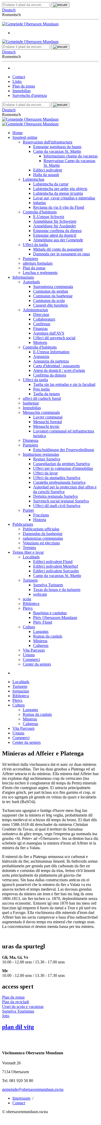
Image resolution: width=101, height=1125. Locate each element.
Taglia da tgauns (46, 394)
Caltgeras (40, 645)
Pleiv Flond (42, 622)
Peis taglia (41, 389)
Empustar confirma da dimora (57, 230)
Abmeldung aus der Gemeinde (58, 240)
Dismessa (30, 440)
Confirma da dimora (49, 375)
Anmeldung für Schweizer (54, 221)
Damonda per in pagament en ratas (61, 254)
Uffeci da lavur (45, 473)
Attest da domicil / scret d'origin (59, 370)
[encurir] (60, 5)
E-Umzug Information (51, 352)
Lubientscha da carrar (50, 184)
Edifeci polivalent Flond (53, 561)
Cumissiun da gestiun (50, 291)
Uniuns (29, 655)
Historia (39, 519)
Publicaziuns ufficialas (41, 529)
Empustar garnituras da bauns (57, 147)
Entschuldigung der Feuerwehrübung (63, 450)
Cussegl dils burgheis (50, 305)
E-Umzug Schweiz (48, 216)
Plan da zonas (23, 86)
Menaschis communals (41, 412)
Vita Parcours (34, 650)
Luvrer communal (47, 417)
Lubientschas (33, 179)
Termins (29, 547)
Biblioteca (31, 603)
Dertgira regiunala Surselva (55, 496)
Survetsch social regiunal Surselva (61, 501)
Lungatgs (40, 631)
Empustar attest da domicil (54, 235)
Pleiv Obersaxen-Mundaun (55, 617)
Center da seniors (37, 664)
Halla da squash (46, 174)
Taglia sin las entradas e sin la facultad (64, 384)
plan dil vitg (18, 1026)
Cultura (29, 627)
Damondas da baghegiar (42, 533)
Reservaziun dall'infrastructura (47, 142)
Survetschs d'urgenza (29, 95)
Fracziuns (41, 515)
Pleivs (28, 608)
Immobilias (21, 91)
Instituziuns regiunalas (41, 454)
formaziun (20, 691)
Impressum (21, 1098)
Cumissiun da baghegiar (53, 296)
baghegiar (31, 403)
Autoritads (31, 282)
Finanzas (40, 328)
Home (17, 133)
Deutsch (9, 10)
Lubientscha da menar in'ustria (58, 193)
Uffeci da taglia (35, 244)
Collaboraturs (44, 319)
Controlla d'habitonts (40, 212)
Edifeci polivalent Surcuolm (56, 571)
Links (17, 81)
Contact (18, 77)
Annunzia (41, 356)
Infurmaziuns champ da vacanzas (71, 156)
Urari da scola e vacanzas (23, 1006)
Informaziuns (23, 277)
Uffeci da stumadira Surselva (56, 477)
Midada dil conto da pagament (58, 249)
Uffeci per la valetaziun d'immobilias (63, 468)
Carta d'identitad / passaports (56, 366)
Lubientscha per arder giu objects (60, 188)
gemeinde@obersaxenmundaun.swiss (32, 1089)
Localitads (31, 557)
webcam (40, 594)
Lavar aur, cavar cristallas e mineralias (64, 198)
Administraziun (35, 310)
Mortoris (40, 342)
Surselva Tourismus (18, 1011)
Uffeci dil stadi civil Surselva (56, 505)
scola (27, 599)
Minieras (40, 641)
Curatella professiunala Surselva (59, 482)
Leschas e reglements (40, 272)
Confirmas (41, 324)
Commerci (31, 659)
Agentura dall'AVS (48, 333)
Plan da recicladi (15, 1002)
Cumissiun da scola (49, 300)
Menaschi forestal (47, 422)
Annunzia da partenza (51, 361)
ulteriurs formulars (38, 263)
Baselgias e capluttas (50, 613)
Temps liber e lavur (28, 552)
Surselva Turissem (48, 585)
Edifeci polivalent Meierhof (55, 566)
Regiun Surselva (46, 459)
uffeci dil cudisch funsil (42, 398)
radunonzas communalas (43, 538)
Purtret (28, 510)
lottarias (39, 202)
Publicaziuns (22, 524)
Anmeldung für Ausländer (54, 226)
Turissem (30, 580)
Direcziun (41, 314)
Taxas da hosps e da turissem (56, 589)
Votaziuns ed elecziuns (41, 543)
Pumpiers (30, 258)
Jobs (5, 1016)
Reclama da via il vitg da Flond (58, 207)
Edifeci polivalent (47, 170)
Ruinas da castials (47, 636)
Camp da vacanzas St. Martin (57, 151)
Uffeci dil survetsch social (54, 338)
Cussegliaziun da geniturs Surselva (61, 463)
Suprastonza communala (53, 286)
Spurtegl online (24, 137)
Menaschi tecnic (46, 426)
